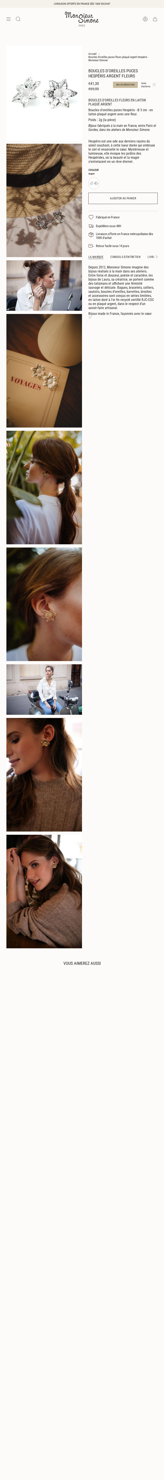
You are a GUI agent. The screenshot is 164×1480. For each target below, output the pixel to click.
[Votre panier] (155, 19)
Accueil (92, 53)
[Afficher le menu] (8, 19)
